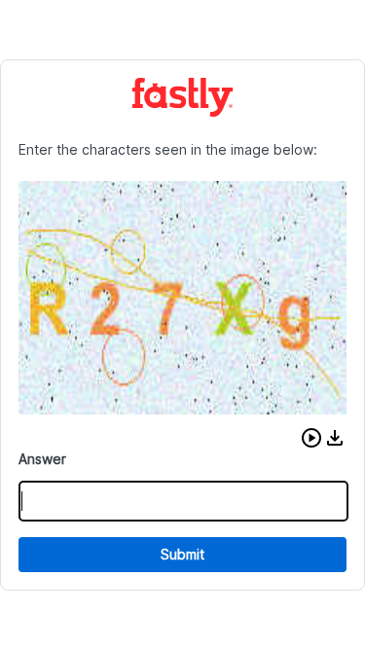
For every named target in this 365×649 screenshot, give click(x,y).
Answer (42, 459)
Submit (182, 554)
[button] (311, 438)
